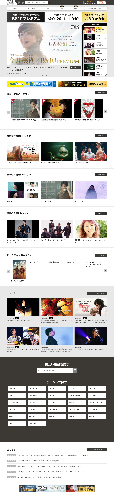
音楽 (75, 9)
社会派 (71, 420)
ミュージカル (34, 399)
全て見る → (101, 93)
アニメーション (94, 399)
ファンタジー (74, 413)
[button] (9, 44)
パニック (12, 413)
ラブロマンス (94, 392)
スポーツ (52, 406)
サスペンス (33, 392)
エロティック (14, 406)
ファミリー (53, 413)
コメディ (32, 406)
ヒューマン (33, 413)
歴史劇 (51, 420)
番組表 (15, 9)
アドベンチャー (74, 399)
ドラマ (51, 392)
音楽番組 (32, 427)
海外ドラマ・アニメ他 (94, 9)
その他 (71, 406)
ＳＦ (11, 399)
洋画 (48, 9)
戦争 (11, 420)
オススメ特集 (32, 9)
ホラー (51, 399)
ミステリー (93, 413)
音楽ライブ (13, 392)
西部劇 (91, 420)
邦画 (62, 9)
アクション (73, 392)
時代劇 (31, 420)
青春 (11, 427)
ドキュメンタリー (95, 406)
